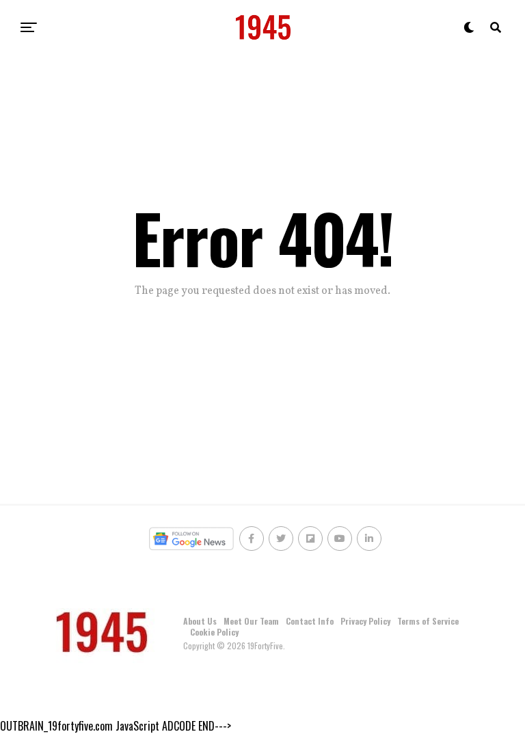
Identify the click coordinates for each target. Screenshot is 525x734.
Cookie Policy (214, 632)
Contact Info (310, 621)
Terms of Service (428, 621)
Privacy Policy (365, 621)
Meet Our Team (251, 621)
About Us (200, 621)
